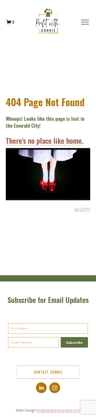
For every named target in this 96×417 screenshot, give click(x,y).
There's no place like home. (44, 140)
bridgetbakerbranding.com (58, 410)
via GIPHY (82, 209)
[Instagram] (54, 387)
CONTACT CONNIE (48, 372)
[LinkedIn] (41, 387)
